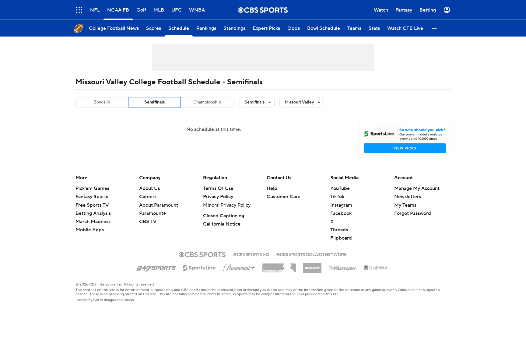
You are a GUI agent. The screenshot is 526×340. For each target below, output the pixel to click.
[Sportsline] (199, 267)
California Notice (221, 224)
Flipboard (341, 238)
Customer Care (283, 197)
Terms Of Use (218, 188)
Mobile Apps (89, 230)
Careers (147, 197)
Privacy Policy (218, 197)
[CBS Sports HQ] (251, 254)
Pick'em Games (92, 188)
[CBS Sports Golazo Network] (311, 254)
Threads (339, 230)
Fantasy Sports (91, 197)
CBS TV (147, 222)
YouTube (340, 188)
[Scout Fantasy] (343, 268)
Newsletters (407, 197)
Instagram (341, 205)
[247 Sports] (156, 267)
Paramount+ (152, 213)
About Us (149, 188)
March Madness (92, 222)
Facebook (341, 213)
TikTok (337, 197)
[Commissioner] (279, 266)
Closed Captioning (223, 216)
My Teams (405, 205)
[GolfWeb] (377, 268)
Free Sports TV (92, 205)
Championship (207, 102)
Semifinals (154, 102)
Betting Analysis (93, 213)
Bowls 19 (101, 102)
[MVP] (312, 265)
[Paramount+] (239, 266)
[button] (79, 10)
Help (272, 188)
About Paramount (158, 205)
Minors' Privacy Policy (227, 205)
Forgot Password (412, 213)
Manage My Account (417, 188)
